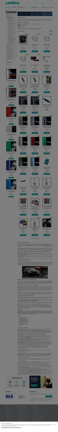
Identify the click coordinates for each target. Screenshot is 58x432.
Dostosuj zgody (12, 427)
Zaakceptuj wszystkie (18, 427)
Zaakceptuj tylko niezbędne (5, 427)
